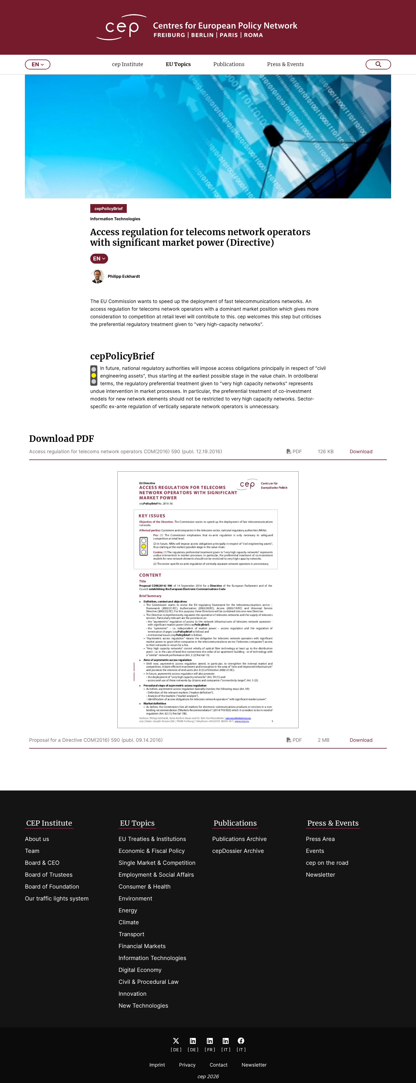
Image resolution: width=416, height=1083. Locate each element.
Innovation (133, 993)
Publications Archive (239, 839)
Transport (131, 934)
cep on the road (327, 862)
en (35, 64)
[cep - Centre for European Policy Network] (208, 27)
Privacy (187, 1065)
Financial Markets (142, 946)
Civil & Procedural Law (149, 981)
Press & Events (285, 64)
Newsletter (320, 874)
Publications (229, 64)
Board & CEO (42, 862)
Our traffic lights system (57, 898)
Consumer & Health (145, 886)
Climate (129, 922)
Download (361, 451)
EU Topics (178, 64)
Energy (128, 910)
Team (32, 850)
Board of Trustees (48, 874)
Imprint (157, 1065)
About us (37, 839)
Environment (135, 898)
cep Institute (127, 64)
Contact (219, 1065)
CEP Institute (49, 823)
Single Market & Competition (157, 862)
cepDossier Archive (238, 850)
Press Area (320, 839)
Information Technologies (152, 958)
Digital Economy (140, 970)
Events (315, 850)
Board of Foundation (52, 886)
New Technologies (143, 1005)
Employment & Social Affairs (156, 874)
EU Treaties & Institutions (152, 839)
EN (96, 258)
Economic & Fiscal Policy (152, 850)
